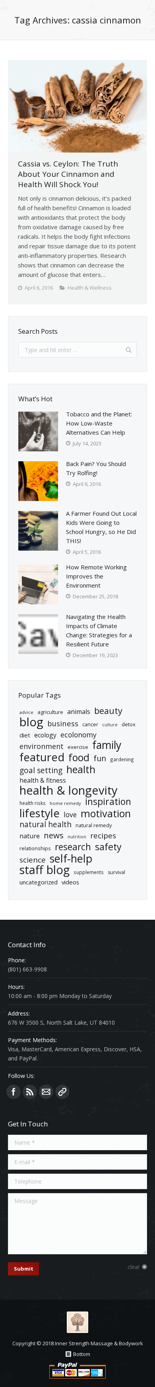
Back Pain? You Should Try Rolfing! (96, 468)
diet (24, 735)
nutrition (77, 837)
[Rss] (30, 1092)
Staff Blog (44, 869)
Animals (78, 711)
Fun (99, 758)
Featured (41, 757)
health (80, 769)
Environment (41, 746)
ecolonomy (78, 734)
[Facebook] (13, 1092)
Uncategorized (38, 882)
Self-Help (71, 858)
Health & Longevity (68, 790)
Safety (108, 846)
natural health (45, 824)
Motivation (106, 813)
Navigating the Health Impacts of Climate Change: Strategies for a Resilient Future (99, 630)
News (54, 835)
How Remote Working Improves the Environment (96, 576)
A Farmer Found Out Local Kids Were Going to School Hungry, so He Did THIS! (101, 527)
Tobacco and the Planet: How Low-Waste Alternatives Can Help (99, 423)
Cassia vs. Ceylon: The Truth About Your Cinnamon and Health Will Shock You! (68, 174)
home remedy (65, 803)
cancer (90, 724)
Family (106, 745)
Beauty (108, 710)
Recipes (103, 835)
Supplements (89, 872)
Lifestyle (39, 813)
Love (70, 814)
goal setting (40, 770)
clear (134, 1267)
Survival (116, 872)
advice (26, 712)
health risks (32, 803)
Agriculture (50, 712)
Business (62, 723)
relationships (35, 848)
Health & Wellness (90, 287)
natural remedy (94, 825)
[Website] (62, 1092)
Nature (29, 836)
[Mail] (46, 1092)
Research (73, 846)
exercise (78, 747)
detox (129, 724)
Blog (31, 722)
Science (32, 860)
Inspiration (108, 801)
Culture (110, 724)
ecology (45, 735)
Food (78, 757)
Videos (70, 882)
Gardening (122, 759)
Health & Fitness (42, 780)
